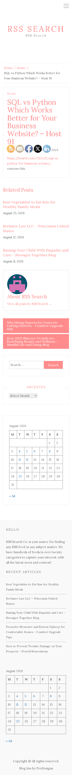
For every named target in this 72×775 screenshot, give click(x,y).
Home (11, 93)
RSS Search (36, 29)
